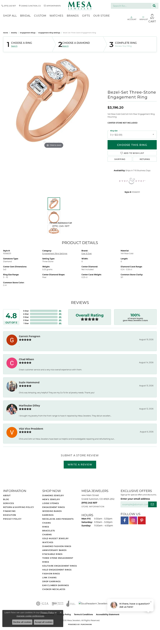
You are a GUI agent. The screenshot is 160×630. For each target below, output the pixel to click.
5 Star (26, 311)
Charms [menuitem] (47, 534)
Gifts (86, 15)
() (60, 311)
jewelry (14, 33)
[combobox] (130, 6)
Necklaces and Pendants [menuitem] (58, 519)
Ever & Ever (86, 253)
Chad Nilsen (26, 359)
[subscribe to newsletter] (152, 504)
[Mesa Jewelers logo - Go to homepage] (80, 6)
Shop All (10, 15)
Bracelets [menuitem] (48, 530)
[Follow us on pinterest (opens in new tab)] (142, 520)
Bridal (25, 15)
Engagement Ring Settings (49, 33)
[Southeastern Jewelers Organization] (101, 603)
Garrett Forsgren (29, 336)
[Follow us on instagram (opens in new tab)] (133, 520)
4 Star (26, 314)
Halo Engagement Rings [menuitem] (57, 569)
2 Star (26, 320)
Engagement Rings (27, 33)
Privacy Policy (12, 519)
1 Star (26, 323)
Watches (56, 15)
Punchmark (86, 624)
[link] (9, 5)
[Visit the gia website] (42, 603)
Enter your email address (135, 498)
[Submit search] (154, 6)
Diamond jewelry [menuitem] (53, 495)
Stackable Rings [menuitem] (52, 554)
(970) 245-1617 (61, 226)
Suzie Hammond (29, 382)
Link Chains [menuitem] (49, 577)
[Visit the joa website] (71, 603)
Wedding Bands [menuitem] (52, 511)
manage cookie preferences (30, 616)
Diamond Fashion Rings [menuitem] (56, 546)
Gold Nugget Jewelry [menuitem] (55, 538)
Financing (9, 511)
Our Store (101, 15)
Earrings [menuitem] (48, 515)
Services (8, 503)
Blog (6, 499)
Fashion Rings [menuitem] (51, 573)
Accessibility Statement (107, 614)
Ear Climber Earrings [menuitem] (55, 585)
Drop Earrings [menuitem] (51, 581)
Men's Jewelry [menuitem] (51, 499)
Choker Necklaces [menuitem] (53, 589)
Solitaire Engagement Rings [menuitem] (59, 565)
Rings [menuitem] (45, 526)
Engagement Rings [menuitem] (53, 507)
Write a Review (80, 464)
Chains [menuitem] (46, 523)
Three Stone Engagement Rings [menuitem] (57, 560)
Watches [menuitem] (47, 542)
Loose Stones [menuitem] (50, 503)
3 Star (26, 317)
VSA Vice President (31, 428)
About (7, 495)
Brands (73, 15)
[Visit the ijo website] (57, 603)
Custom (40, 15)
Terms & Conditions (83, 614)
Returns (145, 159)
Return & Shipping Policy (18, 507)
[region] (54, 102)
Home (5, 33)
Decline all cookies (22, 622)
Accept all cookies (43, 622)
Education (9, 515)
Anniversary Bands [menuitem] (54, 550)
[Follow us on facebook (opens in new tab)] (124, 520)
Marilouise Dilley (29, 405)
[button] (44, 142)
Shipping (119, 159)
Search (14, 46)
